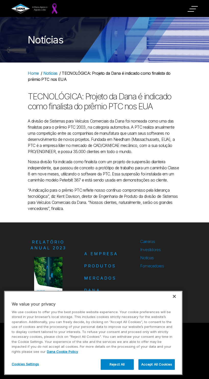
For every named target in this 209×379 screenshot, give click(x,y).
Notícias (50, 73)
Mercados (100, 278)
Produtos (100, 265)
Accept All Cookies (156, 364)
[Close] (174, 296)
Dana (92, 290)
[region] (93, 333)
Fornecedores (152, 265)
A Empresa (101, 253)
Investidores (150, 249)
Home (33, 73)
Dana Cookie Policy (62, 352)
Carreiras (147, 241)
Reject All (117, 364)
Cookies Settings (25, 364)
